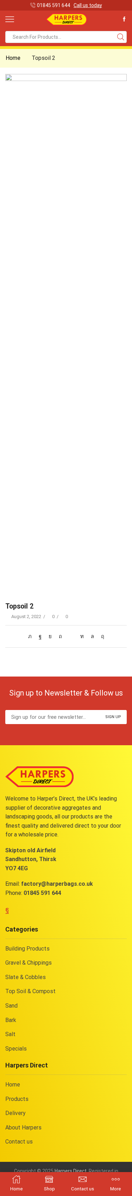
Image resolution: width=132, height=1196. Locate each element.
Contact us (19, 1141)
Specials (16, 1048)
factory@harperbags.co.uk (57, 883)
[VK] (50, 636)
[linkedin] (82, 636)
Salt (10, 1034)
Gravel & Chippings (28, 962)
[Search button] (120, 37)
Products (17, 1099)
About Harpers (23, 1127)
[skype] (101, 636)
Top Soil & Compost (30, 991)
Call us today (88, 5)
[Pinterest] (60, 636)
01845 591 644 (42, 893)
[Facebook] (124, 19)
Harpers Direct (71, 1171)
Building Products (27, 948)
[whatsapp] (92, 636)
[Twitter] (31, 636)
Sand (11, 1005)
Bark (10, 1020)
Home (13, 58)
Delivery (15, 1113)
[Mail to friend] (71, 636)
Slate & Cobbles (25, 977)
